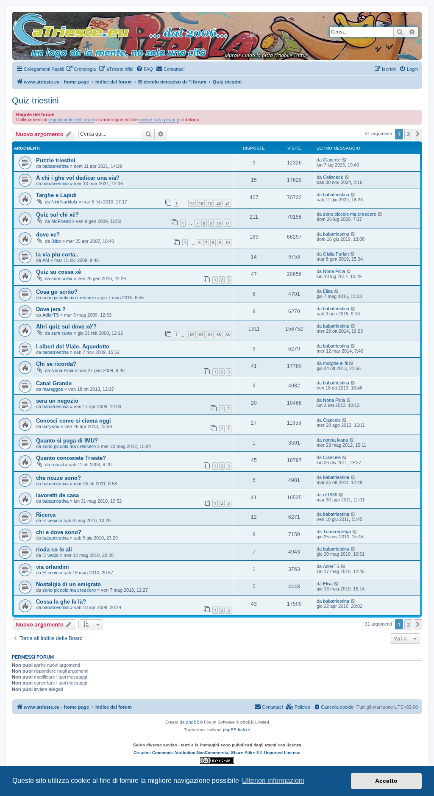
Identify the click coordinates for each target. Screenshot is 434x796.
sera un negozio (57, 401)
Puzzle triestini (55, 160)
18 (201, 203)
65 (219, 334)
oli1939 (330, 494)
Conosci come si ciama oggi (73, 420)
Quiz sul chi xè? (57, 215)
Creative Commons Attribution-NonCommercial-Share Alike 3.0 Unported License (217, 752)
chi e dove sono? (58, 532)
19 (210, 203)
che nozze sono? (58, 478)
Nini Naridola (64, 201)
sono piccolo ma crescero (349, 214)
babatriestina (55, 166)
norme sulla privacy (159, 119)
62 (192, 334)
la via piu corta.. (57, 254)
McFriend (61, 221)
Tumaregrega (337, 531)
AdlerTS (50, 314)
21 (227, 203)
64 (210, 334)
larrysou (50, 426)
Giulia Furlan (336, 253)
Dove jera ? (51, 309)
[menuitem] (81, 69)
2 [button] (408, 134)
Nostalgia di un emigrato (68, 584)
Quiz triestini (35, 100)
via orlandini (52, 567)
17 (192, 203)
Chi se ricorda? (56, 364)
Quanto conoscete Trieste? (71, 458)
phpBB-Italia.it (236, 729)
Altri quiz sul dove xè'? (66, 326)
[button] (418, 134)
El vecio (50, 520)
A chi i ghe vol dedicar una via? (78, 178)
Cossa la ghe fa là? (61, 601)
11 (227, 223)
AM (45, 260)
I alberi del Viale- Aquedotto (72, 346)
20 (219, 203)
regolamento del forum (71, 119)
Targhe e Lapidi (56, 195)
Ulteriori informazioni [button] (273, 780)
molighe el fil (335, 363)
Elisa (328, 291)
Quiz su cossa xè (58, 272)
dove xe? (48, 234)
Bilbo (56, 241)
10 (219, 223)
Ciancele (332, 159)
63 (201, 334)
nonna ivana (335, 440)
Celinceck (333, 177)
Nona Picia (334, 271)
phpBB (193, 722)
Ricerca (46, 515)
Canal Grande (54, 383)
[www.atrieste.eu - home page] (19, 16)
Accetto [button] (386, 780)
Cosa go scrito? (57, 292)
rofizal (57, 464)
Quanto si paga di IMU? (67, 440)
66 (227, 334)
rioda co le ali (54, 549)
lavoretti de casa (57, 495)
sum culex (61, 278)
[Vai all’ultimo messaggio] (345, 159)
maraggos (52, 389)
